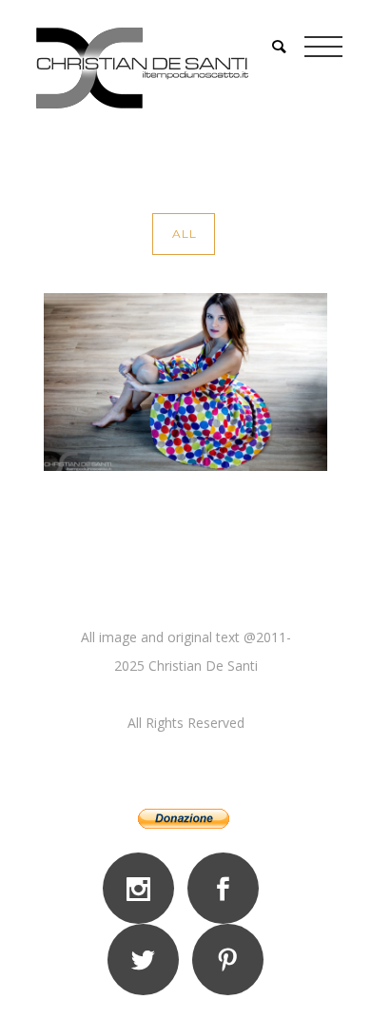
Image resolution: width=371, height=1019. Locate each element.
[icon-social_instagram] (143, 888)
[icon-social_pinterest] (228, 959)
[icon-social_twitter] (147, 959)
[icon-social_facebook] (227, 888)
